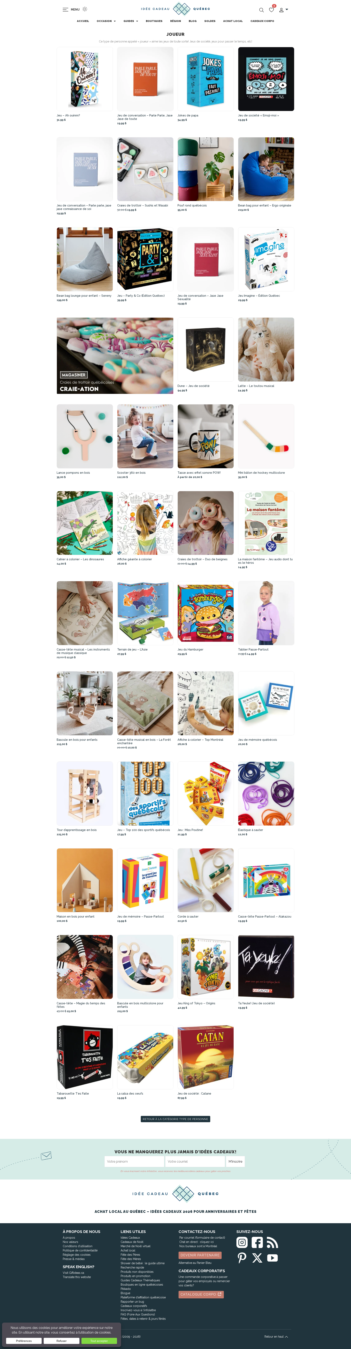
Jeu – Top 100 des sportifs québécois (143, 830)
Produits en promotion (135, 1276)
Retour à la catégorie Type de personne (175, 1119)
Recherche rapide (132, 1267)
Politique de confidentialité (80, 1250)
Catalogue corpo (199, 1294)
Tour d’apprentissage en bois (77, 830)
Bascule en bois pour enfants (77, 739)
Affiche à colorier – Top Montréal (200, 739)
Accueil (83, 21)
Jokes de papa (188, 115)
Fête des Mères (131, 1259)
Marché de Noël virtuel (136, 1246)
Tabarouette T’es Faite (73, 1093)
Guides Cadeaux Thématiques (140, 1280)
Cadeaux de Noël (132, 1242)
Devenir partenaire (200, 1255)
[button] (283, 10)
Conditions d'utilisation (77, 1246)
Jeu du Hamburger (190, 649)
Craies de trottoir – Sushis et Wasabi (142, 205)
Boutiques (154, 21)
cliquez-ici (207, 1242)
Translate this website (77, 1277)
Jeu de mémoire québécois (257, 739)
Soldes (210, 21)
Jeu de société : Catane (194, 1093)
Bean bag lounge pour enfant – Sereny (84, 295)
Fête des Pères (130, 1254)
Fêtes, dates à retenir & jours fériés (143, 1318)
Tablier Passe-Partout (253, 649)
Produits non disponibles (137, 1271)
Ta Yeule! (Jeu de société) (256, 1003)
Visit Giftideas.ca (73, 1272)
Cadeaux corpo (262, 21)
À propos (69, 1237)
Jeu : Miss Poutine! (190, 830)
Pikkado (126, 1288)
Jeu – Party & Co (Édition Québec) (141, 295)
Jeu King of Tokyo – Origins (196, 1003)
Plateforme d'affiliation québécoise (143, 1297)
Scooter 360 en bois (131, 472)
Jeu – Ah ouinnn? (68, 115)
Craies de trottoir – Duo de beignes (203, 559)
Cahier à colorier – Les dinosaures (80, 559)
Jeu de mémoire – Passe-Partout (140, 916)
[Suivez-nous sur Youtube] (272, 1257)
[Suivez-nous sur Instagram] (242, 1241)
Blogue (125, 1293)
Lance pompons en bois (73, 472)
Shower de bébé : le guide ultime (143, 1263)
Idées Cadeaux (130, 1237)
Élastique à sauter (250, 830)
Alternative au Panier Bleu (195, 1262)
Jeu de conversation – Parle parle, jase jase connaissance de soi (84, 207)
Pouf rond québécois (192, 205)
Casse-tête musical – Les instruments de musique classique (83, 651)
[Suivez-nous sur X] (257, 1257)
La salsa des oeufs (130, 1093)
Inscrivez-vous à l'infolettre (138, 1310)
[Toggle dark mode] (85, 9)
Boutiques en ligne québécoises (142, 1284)
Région (175, 21)
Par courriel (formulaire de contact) (202, 1237)
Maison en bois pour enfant (75, 916)
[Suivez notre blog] (272, 1241)
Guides (129, 21)
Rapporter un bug (132, 1301)
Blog (193, 21)
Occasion (104, 21)
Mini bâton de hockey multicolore (261, 472)
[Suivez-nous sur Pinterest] (242, 1257)
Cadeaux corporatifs (134, 1306)
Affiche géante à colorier (134, 559)
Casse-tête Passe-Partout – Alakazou (264, 916)
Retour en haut (274, 1336)
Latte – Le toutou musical (256, 386)
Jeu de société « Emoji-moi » (258, 115)
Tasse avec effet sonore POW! (199, 472)
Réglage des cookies (77, 1254)
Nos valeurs (70, 1242)
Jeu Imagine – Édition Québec (259, 295)
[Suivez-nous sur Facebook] (257, 1241)
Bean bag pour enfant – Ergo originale (264, 205)
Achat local (233, 21)
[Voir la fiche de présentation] (85, 79)
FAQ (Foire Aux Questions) (138, 1314)
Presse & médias (74, 1259)
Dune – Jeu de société (194, 386)
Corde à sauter (188, 916)
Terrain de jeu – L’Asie (132, 649)
